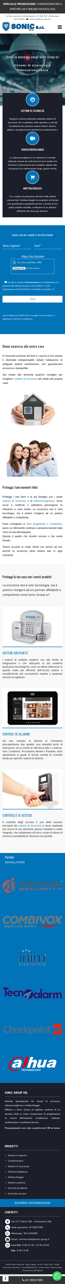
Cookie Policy (44, 1267)
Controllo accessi (17, 1193)
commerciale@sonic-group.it (39, 19)
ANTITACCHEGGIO (32, 188)
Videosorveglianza (18, 1171)
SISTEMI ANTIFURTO (15, 653)
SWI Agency (38, 1270)
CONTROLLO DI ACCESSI (17, 815)
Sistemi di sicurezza (18, 1166)
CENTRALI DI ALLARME (16, 734)
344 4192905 (31, 1233)
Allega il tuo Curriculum (32, 256)
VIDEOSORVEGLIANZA (32, 149)
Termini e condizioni (22, 318)
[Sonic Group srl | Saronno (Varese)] (23, 26)
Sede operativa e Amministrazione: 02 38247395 (27, 16)
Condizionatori (15, 1160)
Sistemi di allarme (17, 1155)
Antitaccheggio (16, 1177)
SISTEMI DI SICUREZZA (32, 111)
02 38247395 (36, 1227)
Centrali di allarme (18, 1188)
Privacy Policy (44, 315)
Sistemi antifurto (16, 1182)
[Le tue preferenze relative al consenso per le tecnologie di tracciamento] (6, 1278)
